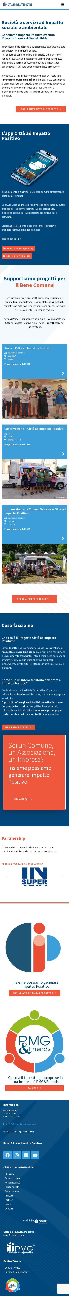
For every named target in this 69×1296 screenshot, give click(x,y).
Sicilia (11, 437)
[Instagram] (17, 1155)
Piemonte (12, 521)
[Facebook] (7, 1155)
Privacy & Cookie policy (16, 1272)
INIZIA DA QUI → (22, 799)
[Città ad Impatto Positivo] (18, 4)
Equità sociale (12, 1186)
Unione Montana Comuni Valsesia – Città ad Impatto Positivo (35, 511)
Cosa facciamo (12, 1178)
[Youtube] (35, 1155)
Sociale (21, 353)
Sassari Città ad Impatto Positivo (27, 348)
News (8, 1204)
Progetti (9, 1195)
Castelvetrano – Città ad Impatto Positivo (33, 429)
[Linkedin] (26, 1155)
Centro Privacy (12, 1267)
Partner (9, 1199)
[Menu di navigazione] (62, 4)
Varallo (11, 524)
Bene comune (12, 1191)
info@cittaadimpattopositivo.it (22, 1124)
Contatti (9, 1208)
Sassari (11, 359)
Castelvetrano (14, 440)
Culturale (12, 353)
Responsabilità (12, 1182)
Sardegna (12, 356)
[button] (7, 876)
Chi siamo (10, 1174)
